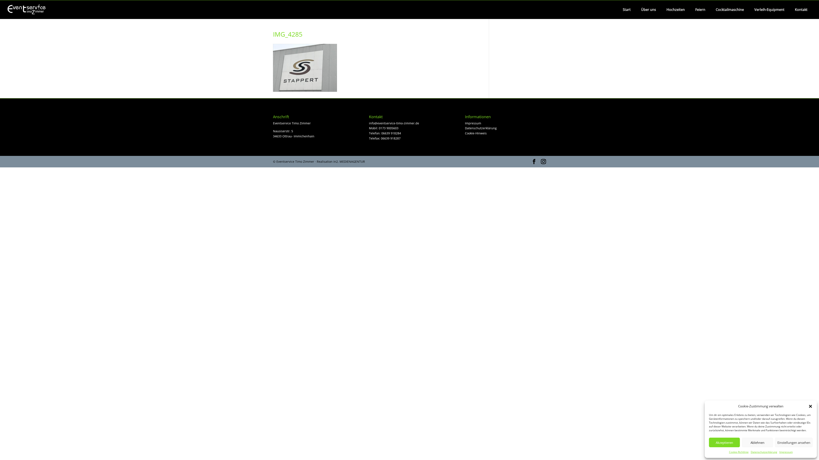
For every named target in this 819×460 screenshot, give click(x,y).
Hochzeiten (676, 9)
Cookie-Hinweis (476, 133)
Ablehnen (757, 442)
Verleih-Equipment (769, 9)
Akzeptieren (724, 442)
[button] (810, 406)
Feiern (700, 9)
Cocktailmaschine (730, 9)
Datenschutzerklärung (764, 452)
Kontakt (801, 9)
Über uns (648, 9)
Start (627, 9)
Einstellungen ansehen (793, 442)
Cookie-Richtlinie (739, 452)
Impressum (786, 452)
